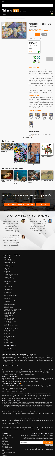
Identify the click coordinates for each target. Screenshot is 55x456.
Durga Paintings (7, 322)
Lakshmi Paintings (8, 292)
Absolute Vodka (31, 164)
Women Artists (7, 306)
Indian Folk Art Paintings (9, 312)
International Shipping (7, 447)
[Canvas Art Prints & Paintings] (20, 383)
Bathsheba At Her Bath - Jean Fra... (33, 181)
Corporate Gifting (8, 348)
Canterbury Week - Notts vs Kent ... (47, 181)
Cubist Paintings (7, 259)
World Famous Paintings (9, 304)
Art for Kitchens (7, 333)
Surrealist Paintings (8, 277)
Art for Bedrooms (8, 331)
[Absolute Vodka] (34, 153)
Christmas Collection (9, 313)
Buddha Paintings (8, 286)
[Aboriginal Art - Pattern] (20, 152)
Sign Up (24, 11)
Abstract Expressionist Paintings (11, 278)
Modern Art (6, 268)
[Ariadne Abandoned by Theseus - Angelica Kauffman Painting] (7, 174)
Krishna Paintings (8, 285)
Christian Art (7, 301)
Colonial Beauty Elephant (46, 156)
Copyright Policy (5, 444)
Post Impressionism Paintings (11, 274)
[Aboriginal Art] (7, 146)
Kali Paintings (7, 324)
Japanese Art (7, 298)
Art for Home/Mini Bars (9, 336)
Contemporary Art (34, 134)
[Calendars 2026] (11, 368)
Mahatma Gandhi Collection (10, 295)
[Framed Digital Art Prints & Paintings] (25, 392)
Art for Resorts (7, 339)
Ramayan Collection (8, 315)
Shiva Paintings (7, 288)
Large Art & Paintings (9, 318)
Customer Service (6, 449)
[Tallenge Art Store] (11, 10)
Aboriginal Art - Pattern (19, 162)
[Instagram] (50, 445)
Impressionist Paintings (9, 262)
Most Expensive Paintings (10, 310)
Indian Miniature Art (8, 266)
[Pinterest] (52, 445)
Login (21, 11)
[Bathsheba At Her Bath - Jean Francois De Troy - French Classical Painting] (34, 174)
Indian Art (6, 265)
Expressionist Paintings (9, 260)
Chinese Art (6, 303)
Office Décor (7, 347)
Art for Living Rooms (9, 330)
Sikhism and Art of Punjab (10, 321)
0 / (50, 11)
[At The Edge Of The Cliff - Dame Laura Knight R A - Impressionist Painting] (20, 175)
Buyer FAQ (4, 438)
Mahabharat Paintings (9, 307)
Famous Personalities (9, 319)
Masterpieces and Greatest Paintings (12, 309)
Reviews (4, 440)
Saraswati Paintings (8, 294)
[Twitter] (46, 445)
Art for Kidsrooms (8, 335)
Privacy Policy (5, 446)
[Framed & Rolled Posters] (17, 376)
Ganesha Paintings (8, 291)
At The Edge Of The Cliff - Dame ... (20, 182)
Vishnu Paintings (8, 289)
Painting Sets (7, 316)
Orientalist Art (7, 271)
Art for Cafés (7, 341)
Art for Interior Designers (10, 350)
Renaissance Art (8, 275)
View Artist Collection (33, 30)
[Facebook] (48, 445)
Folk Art (6, 269)
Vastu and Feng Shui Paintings (11, 325)
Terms (3, 443)
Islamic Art (6, 263)
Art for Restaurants (8, 338)
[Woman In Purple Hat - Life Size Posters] (14, 30)
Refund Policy (5, 441)
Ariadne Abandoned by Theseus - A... (6, 181)
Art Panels (6, 283)
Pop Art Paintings (8, 272)
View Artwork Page (46, 30)
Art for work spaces (8, 342)
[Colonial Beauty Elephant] (47, 149)
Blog (3, 450)
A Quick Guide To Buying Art (8, 435)
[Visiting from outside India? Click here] (37, 354)
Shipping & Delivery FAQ (7, 437)
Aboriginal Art (4, 151)
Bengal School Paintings (9, 300)
